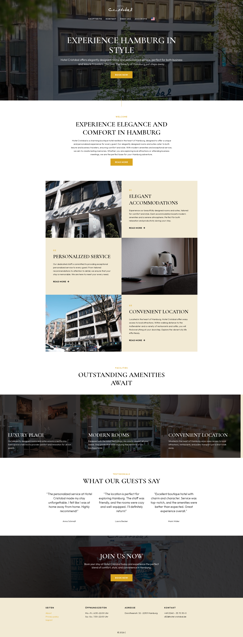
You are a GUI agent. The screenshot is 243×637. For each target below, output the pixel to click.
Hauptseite (95, 19)
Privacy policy (52, 616)
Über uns (125, 19)
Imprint (49, 620)
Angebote (141, 19)
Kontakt (111, 19)
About (49, 613)
